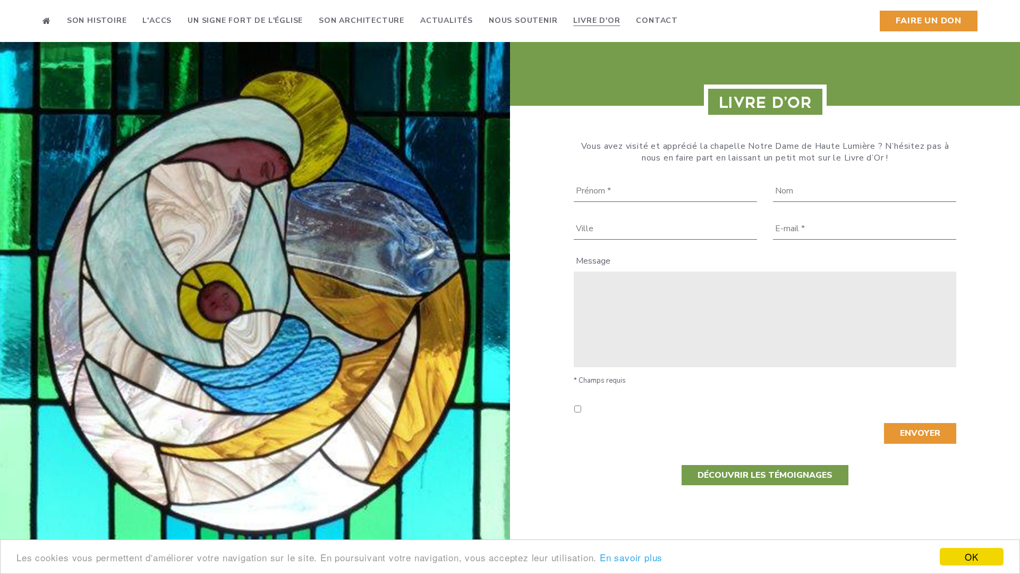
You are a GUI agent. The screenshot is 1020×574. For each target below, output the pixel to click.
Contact (657, 20)
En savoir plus (631, 557)
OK (972, 556)
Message (593, 261)
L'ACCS (157, 20)
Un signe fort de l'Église (245, 20)
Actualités (446, 20)
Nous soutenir (523, 20)
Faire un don (929, 21)
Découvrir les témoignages (765, 475)
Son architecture (361, 20)
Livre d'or (596, 20)
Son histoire (97, 20)
